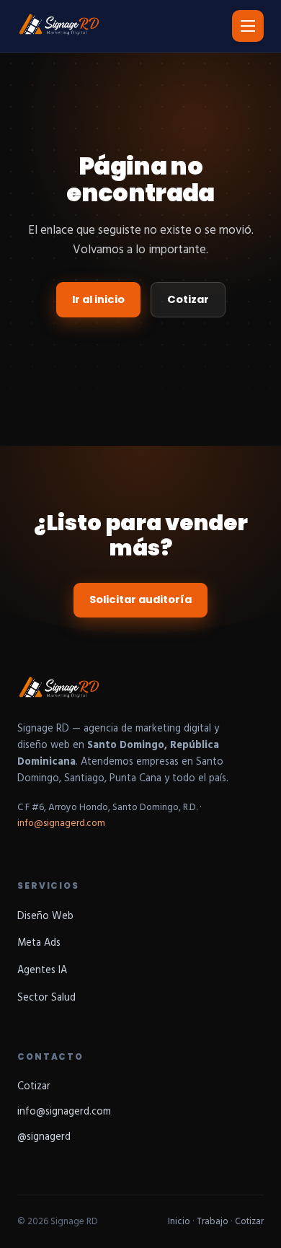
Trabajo (212, 1221)
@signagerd (44, 1137)
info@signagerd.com (61, 823)
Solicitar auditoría (140, 599)
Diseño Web (45, 916)
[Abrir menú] (248, 26)
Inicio (179, 1221)
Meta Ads (39, 943)
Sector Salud (46, 998)
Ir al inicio (98, 299)
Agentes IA (42, 970)
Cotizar (188, 299)
